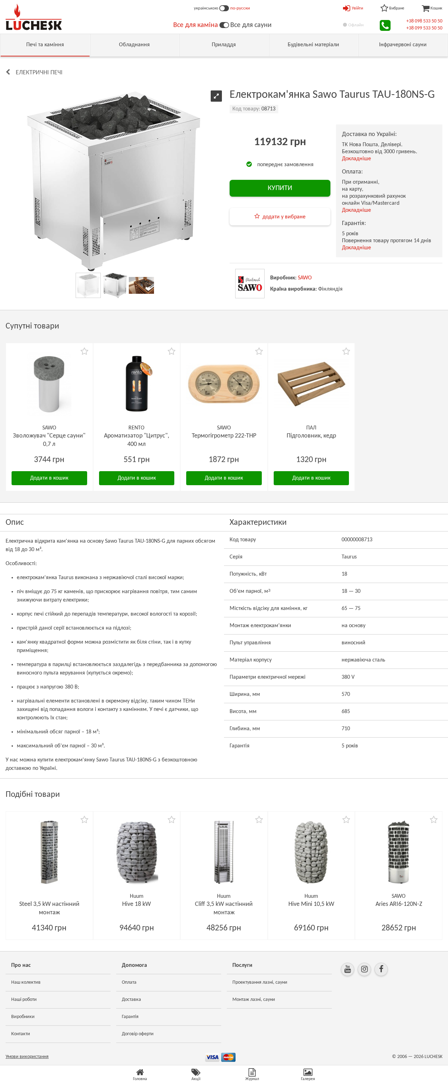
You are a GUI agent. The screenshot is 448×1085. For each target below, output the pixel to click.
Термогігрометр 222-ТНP (224, 436)
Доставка (131, 999)
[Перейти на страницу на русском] (224, 8)
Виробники (23, 1016)
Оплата (129, 982)
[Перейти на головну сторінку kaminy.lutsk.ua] (224, 25)
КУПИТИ (280, 188)
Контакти (20, 1034)
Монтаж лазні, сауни (253, 999)
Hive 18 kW (136, 904)
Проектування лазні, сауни (259, 982)
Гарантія (130, 1016)
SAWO (305, 278)
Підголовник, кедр (311, 436)
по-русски (240, 8)
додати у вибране (284, 217)
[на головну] (34, 17)
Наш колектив (26, 982)
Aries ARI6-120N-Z (399, 904)
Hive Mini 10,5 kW (311, 904)
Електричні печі (39, 72)
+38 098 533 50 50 (424, 21)
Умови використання (27, 1056)
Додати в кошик (49, 478)
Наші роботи (24, 999)
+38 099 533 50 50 (424, 28)
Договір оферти (138, 1034)
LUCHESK (433, 1056)
